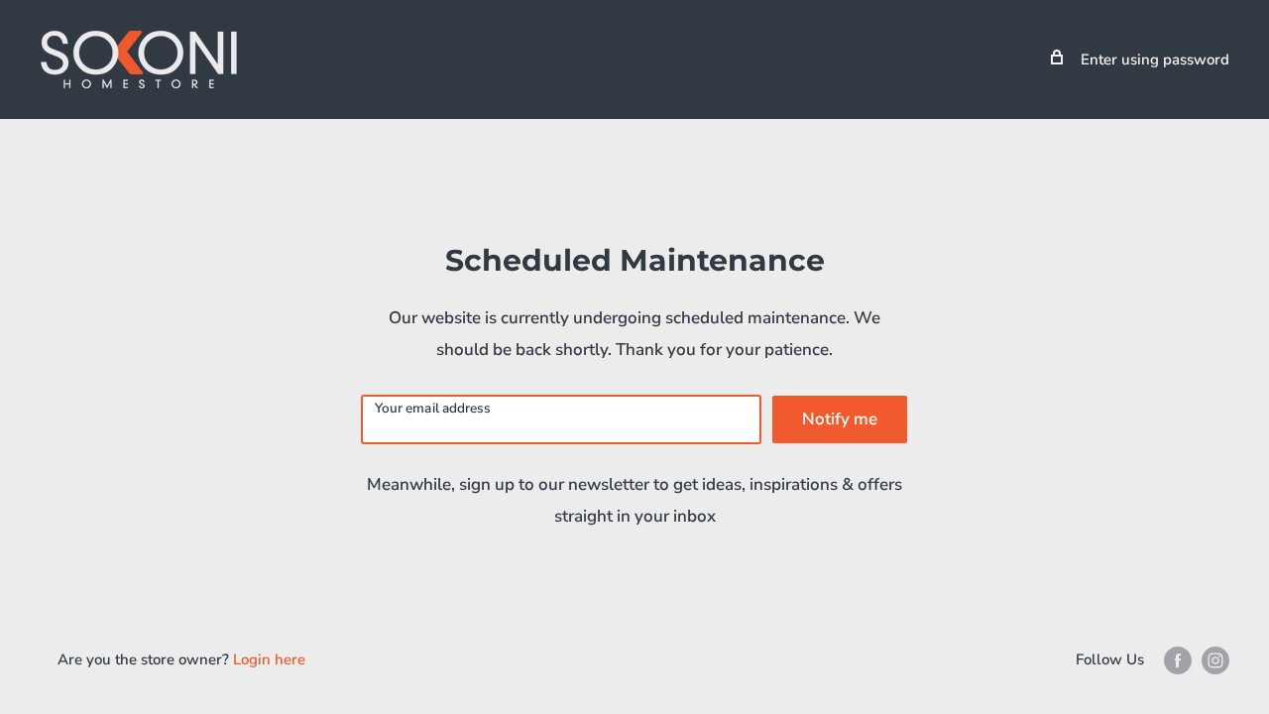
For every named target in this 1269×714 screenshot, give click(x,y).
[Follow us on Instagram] (1215, 660)
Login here (269, 659)
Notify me (839, 419)
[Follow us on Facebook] (1178, 660)
